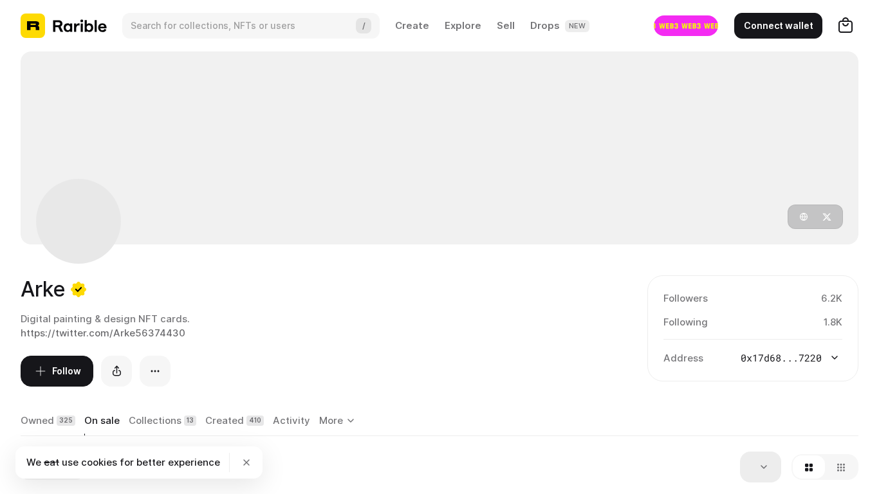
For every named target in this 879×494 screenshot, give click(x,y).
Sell (506, 25)
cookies (99, 462)
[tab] (48, 421)
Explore (463, 25)
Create (412, 25)
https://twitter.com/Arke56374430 (103, 333)
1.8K (833, 322)
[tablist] (338, 421)
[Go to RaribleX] (686, 25)
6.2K (831, 298)
